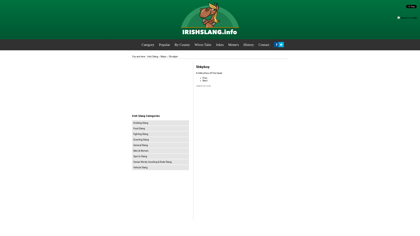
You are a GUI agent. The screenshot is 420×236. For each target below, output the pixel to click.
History (248, 45)
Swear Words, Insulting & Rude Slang (152, 162)
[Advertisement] (159, 88)
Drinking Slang (140, 123)
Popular (164, 45)
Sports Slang (140, 156)
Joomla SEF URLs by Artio (203, 86)
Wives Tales (203, 45)
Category (148, 45)
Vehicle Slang (140, 167)
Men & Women (140, 150)
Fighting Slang (140, 134)
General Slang (140, 145)
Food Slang (139, 128)
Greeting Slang (141, 139)
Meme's (233, 45)
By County (182, 45)
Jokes (220, 45)
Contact (264, 45)
